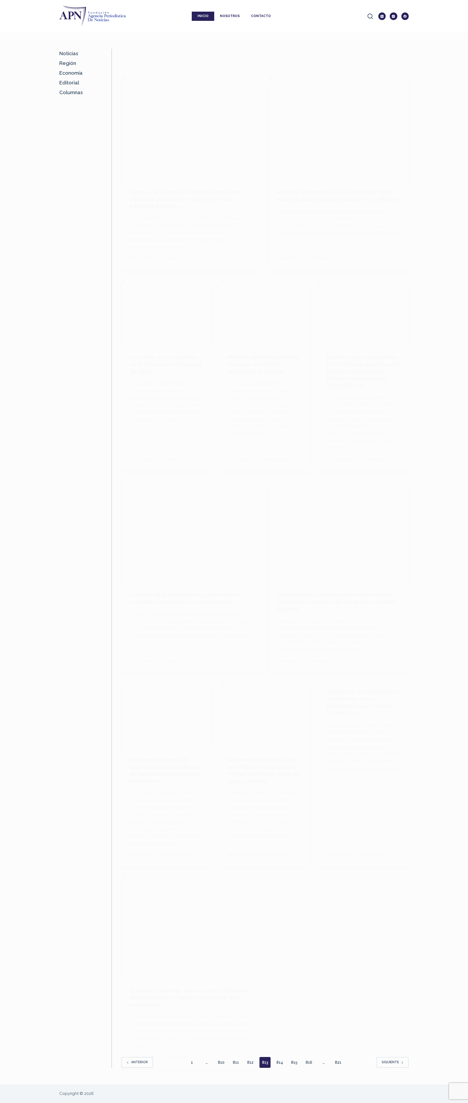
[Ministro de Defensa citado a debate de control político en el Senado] (265, 312)
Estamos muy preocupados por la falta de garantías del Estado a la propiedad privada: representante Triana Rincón (363, 371)
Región (67, 63)
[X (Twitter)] (382, 16)
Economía (71, 73)
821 (338, 1062)
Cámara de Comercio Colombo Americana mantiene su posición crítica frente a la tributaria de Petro (185, 199)
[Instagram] (393, 16)
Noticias (68, 53)
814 (279, 1062)
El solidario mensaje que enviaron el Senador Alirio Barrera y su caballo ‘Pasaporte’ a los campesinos (189, 997)
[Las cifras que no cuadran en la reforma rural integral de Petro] (166, 312)
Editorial (69, 83)
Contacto (261, 16)
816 (309, 1062)
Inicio (203, 16)
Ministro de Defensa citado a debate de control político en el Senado (263, 364)
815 (294, 1062)
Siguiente (390, 1062)
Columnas (71, 92)
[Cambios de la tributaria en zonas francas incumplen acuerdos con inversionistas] (191, 530)
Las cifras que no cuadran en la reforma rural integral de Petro (165, 364)
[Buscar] (370, 16)
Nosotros (230, 16)
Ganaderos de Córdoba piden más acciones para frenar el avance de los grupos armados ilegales (336, 602)
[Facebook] (405, 16)
